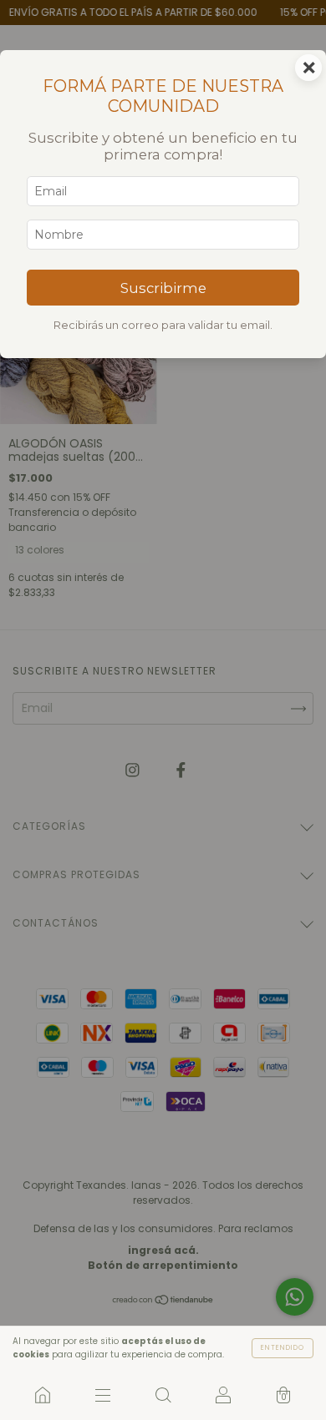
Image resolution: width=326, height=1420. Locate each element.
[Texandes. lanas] (43, 1394)
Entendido (282, 1347)
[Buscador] (163, 1394)
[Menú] (103, 1394)
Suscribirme (163, 288)
